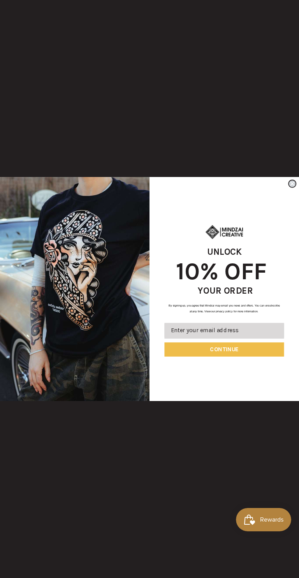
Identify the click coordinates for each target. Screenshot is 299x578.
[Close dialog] (292, 183)
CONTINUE (224, 349)
